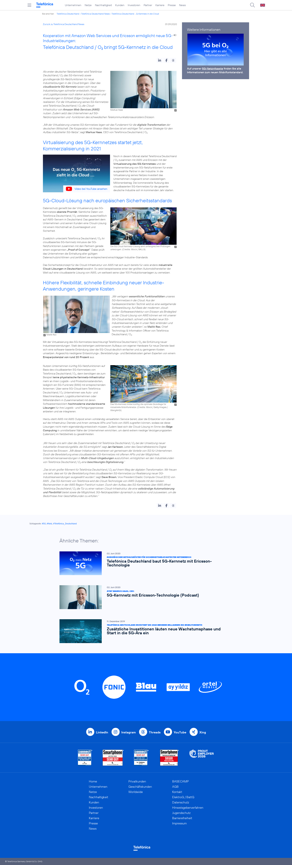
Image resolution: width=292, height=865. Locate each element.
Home (93, 781)
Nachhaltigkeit (103, 5)
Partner (148, 5)
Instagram (128, 732)
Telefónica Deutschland (68, 13)
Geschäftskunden (140, 787)
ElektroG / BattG (183, 797)
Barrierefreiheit (182, 818)
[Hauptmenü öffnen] (29, 5)
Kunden (119, 5)
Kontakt (177, 792)
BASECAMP (180, 781)
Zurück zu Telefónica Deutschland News (63, 24)
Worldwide (135, 792)
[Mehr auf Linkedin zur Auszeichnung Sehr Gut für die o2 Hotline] (141, 758)
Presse (172, 5)
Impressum (179, 823)
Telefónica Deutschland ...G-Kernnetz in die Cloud (135, 13)
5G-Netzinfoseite (212, 68)
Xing (202, 732)
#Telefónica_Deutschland (65, 523)
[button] (160, 60)
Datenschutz (180, 802)
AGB (175, 787)
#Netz (49, 523)
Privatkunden (137, 781)
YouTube (180, 732)
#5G (44, 523)
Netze (88, 5)
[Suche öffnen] (252, 5)
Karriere (159, 5)
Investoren (134, 5)
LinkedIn (102, 732)
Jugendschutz (181, 813)
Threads (155, 732)
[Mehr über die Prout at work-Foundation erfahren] (201, 758)
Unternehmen (73, 5)
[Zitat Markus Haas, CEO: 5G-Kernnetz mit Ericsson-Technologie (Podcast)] (144, 597)
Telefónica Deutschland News (95, 13)
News (182, 5)
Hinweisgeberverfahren (187, 808)
